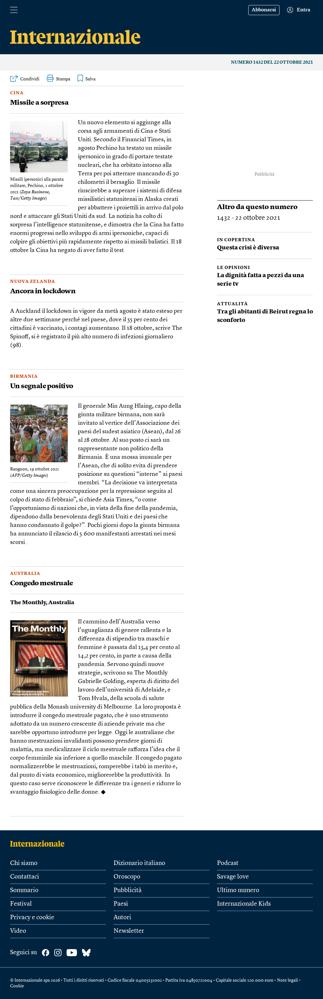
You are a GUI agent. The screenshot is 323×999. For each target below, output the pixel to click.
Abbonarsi (264, 10)
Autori (122, 917)
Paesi (121, 904)
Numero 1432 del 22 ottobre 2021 (272, 62)
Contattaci (24, 877)
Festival (21, 904)
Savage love (233, 877)
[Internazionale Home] (39, 843)
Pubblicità (128, 890)
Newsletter (129, 931)
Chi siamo (24, 863)
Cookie (17, 986)
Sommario (24, 890)
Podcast (227, 863)
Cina (17, 93)
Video (18, 931)
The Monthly (28, 602)
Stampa (63, 79)
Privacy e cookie (32, 917)
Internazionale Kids (244, 904)
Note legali (287, 980)
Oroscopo (127, 877)
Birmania (24, 376)
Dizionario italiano (139, 863)
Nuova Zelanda (32, 281)
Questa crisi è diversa (248, 248)
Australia (25, 573)
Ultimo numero (238, 890)
